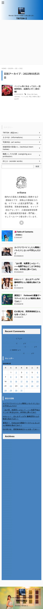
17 (21, 381)
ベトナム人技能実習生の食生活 (13, 353)
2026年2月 (7, 457)
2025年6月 (7, 476)
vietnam (17, 96)
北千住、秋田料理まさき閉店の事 (13, 346)
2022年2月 (7, 573)
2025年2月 (7, 486)
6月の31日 (6, 350)
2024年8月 (7, 500)
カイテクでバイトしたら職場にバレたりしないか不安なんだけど (27, 250)
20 (37, 381)
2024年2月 (7, 515)
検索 (37, 166)
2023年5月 (7, 537)
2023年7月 (7, 532)
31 (21, 390)
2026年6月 (7, 447)
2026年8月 (7, 442)
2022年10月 (8, 554)
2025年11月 (7, 464)
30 (16, 390)
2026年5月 (7, 450)
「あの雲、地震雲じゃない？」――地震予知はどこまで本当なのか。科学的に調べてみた (27, 266)
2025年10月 (8, 466)
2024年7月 (7, 503)
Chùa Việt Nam (32, 94)
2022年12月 (8, 549)
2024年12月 (8, 491)
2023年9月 (7, 527)
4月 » (11, 394)
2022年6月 (7, 563)
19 (32, 381)
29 (11, 390)
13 (37, 377)
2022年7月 (7, 561)
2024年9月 (7, 498)
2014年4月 (7, 575)
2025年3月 (7, 483)
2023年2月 (7, 544)
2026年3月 (7, 454)
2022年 (10, 68)
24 (21, 386)
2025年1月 (7, 488)
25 (27, 386)
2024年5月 (7, 508)
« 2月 (5, 394)
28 (5, 390)
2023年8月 (7, 529)
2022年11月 (7, 551)
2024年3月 (7, 512)
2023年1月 (7, 546)
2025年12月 (8, 462)
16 (16, 381)
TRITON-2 (21, 18)
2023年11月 (7, 522)
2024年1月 (7, 517)
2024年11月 (7, 493)
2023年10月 (8, 525)
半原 (30, 96)
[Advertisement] (21, 42)
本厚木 (34, 96)
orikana (20, 343)
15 (11, 381)
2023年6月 (7, 534)
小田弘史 (28, 353)
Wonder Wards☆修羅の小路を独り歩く (21, 597)
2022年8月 (7, 558)
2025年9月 (7, 469)
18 (27, 381)
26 (32, 386)
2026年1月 (7, 459)
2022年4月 (7, 568)
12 (32, 377)
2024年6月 (7, 505)
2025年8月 (7, 471)
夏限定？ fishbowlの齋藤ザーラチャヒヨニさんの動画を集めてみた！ (27, 298)
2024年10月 (8, 496)
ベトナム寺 (24, 96)
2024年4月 (7, 510)
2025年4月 (7, 481)
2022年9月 (7, 556)
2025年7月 (7, 474)
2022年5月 (7, 566)
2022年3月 (7, 571)
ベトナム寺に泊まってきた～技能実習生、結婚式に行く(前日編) (27, 89)
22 (11, 386)
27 (37, 386)
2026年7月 (7, 445)
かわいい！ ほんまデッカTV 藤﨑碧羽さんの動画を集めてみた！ (27, 282)
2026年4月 (7, 452)
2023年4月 (7, 539)
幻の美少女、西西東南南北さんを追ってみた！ (21, 429)
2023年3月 (7, 541)
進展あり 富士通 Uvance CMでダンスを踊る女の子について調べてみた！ (21, 337)
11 (27, 377)
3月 (16, 68)
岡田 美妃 (30, 346)
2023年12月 (8, 520)
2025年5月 (7, 479)
